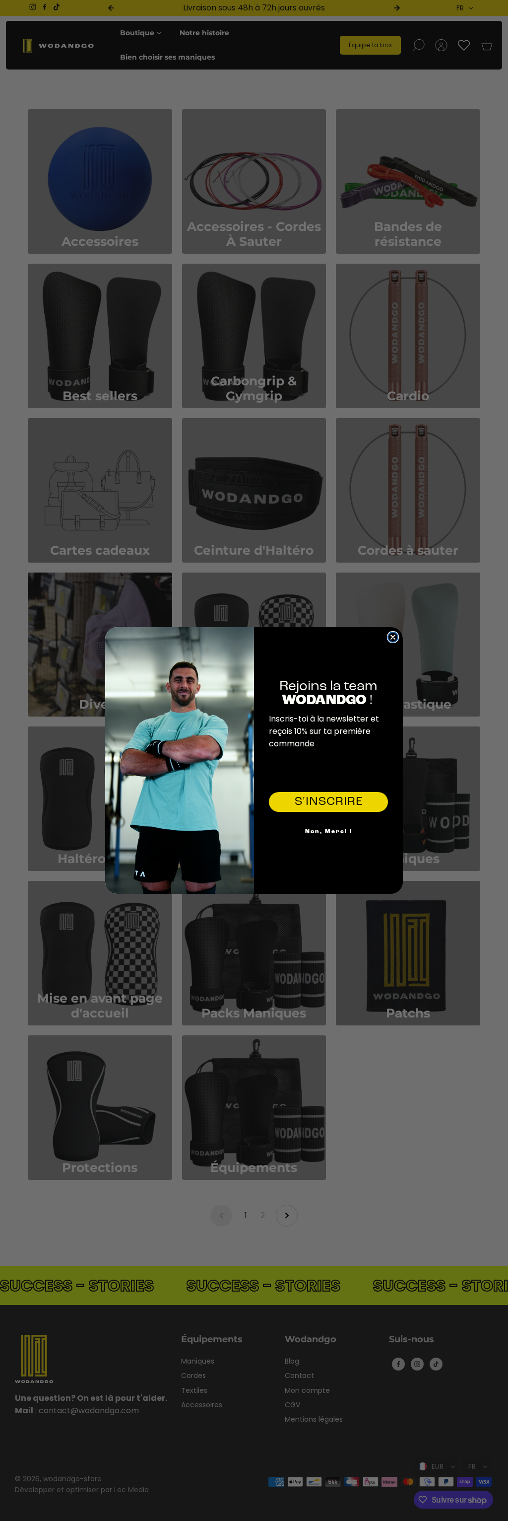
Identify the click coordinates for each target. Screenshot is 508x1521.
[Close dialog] (393, 637)
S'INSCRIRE (329, 802)
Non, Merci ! (328, 832)
